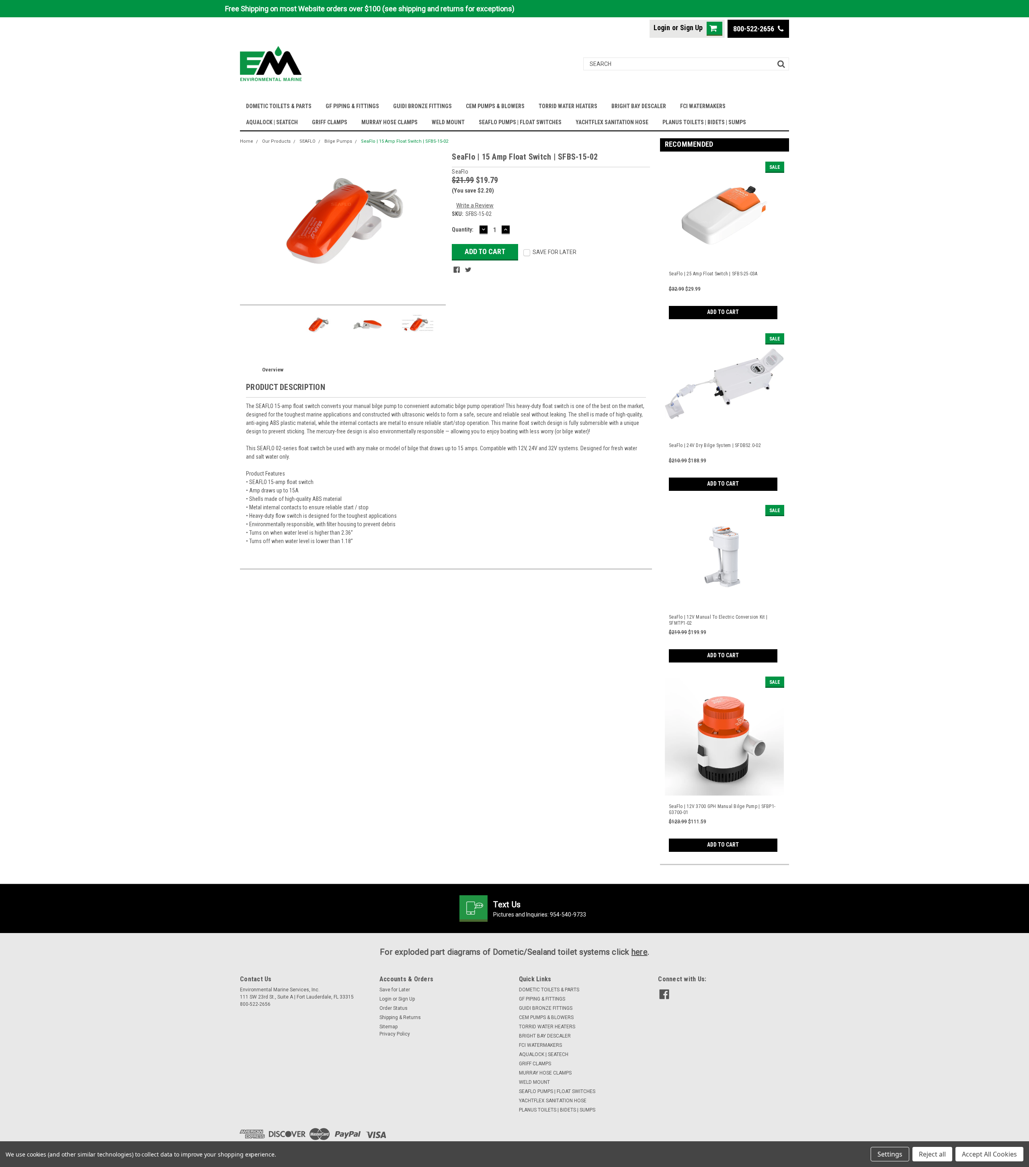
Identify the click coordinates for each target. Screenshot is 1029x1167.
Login (662, 27)
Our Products (276, 141)
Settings (889, 1154)
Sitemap (388, 1027)
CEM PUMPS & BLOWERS (495, 106)
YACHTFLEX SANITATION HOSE (612, 122)
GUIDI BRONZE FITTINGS (422, 106)
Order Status (393, 1008)
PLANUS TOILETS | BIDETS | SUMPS (704, 122)
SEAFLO (307, 141)
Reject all (932, 1154)
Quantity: (463, 229)
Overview (272, 370)
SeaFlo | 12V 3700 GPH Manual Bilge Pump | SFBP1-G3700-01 (722, 809)
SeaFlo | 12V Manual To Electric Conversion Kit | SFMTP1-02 (718, 620)
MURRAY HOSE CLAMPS (389, 122)
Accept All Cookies (989, 1154)
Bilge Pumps (338, 141)
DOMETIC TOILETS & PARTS (279, 106)
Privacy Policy (394, 1034)
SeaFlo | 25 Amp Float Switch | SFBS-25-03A (713, 274)
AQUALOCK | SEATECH (272, 122)
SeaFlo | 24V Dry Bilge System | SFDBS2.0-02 (715, 445)
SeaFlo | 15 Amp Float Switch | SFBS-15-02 (404, 141)
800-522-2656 (754, 29)
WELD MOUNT (448, 122)
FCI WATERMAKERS (703, 106)
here (639, 952)
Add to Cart (723, 312)
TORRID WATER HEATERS (568, 106)
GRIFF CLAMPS (329, 122)
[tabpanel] (724, 238)
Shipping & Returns (400, 1017)
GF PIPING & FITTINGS (352, 106)
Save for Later (394, 990)
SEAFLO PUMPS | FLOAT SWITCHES (520, 122)
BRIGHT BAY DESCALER (638, 106)
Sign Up (691, 27)
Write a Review (475, 205)
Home (246, 141)
